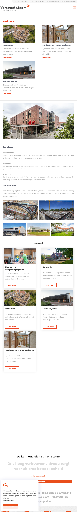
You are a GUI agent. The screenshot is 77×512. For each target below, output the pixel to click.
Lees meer (12, 285)
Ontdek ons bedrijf (38, 482)
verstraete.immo (54, 1)
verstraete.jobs (22, 1)
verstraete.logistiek (70, 1)
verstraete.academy (37, 1)
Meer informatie (8, 500)
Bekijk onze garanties (38, 476)
